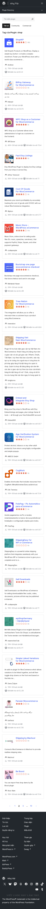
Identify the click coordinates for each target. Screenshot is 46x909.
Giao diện (28, 822)
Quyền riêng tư (8, 830)
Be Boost (20, 771)
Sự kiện (27, 841)
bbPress (6, 864)
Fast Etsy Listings (24, 155)
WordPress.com (9, 856)
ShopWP (20, 39)
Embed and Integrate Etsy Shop (25, 399)
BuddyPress (8, 868)
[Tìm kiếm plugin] (32, 19)
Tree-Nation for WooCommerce (25, 302)
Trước (10, 806)
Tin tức (5, 822)
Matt (5, 860)
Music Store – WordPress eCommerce (27, 226)
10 (31, 806)
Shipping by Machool (25, 738)
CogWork (20, 470)
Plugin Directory (8, 10)
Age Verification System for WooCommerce (27, 435)
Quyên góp (29, 845)
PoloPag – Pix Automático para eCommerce (28, 505)
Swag (27, 849)
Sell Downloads (23, 579)
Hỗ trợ (5, 841)
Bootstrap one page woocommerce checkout (28, 265)
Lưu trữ (5, 826)
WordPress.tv (9, 849)
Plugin (26, 826)
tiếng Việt (11, 878)
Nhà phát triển (8, 845)
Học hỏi (5, 837)
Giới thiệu (6, 818)
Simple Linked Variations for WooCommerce (27, 659)
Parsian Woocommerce (27, 701)
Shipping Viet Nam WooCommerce (26, 338)
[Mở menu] (42, 3)
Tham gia (28, 837)
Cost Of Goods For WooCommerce (25, 190)
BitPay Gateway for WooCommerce (25, 83)
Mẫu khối (28, 830)
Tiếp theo (36, 806)
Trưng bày (28, 818)
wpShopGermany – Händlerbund (24, 619)
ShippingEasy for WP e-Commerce (24, 541)
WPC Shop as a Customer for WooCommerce (28, 120)
